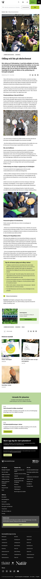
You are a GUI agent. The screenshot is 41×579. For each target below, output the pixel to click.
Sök (35, 7)
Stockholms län (30, 548)
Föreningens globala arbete (32, 472)
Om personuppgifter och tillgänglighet (22, 576)
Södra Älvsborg (17, 551)
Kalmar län (29, 542)
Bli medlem (4, 497)
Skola (3, 490)
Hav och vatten (5, 472)
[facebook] (3, 571)
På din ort (16, 484)
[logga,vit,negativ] (21, 563)
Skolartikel (18, 54)
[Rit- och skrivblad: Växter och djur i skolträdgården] (30, 348)
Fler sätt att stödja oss (6, 511)
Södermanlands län (5, 551)
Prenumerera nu (7, 455)
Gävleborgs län (17, 539)
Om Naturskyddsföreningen (32, 469)
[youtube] (18, 571)
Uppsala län (29, 551)
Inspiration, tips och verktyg (20, 473)
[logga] (12, 563)
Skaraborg (4, 548)
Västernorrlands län (30, 554)
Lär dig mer (4, 467)
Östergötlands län (30, 557)
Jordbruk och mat (5, 479)
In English (37, 576)
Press (28, 474)
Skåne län (16, 548)
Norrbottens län (30, 545)
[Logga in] (27, 2)
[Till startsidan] (3, 2)
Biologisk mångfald (6, 469)
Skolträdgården (28, 319)
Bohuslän (16, 536)
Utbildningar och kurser (19, 478)
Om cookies (32, 576)
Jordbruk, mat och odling (9, 54)
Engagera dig (17, 467)
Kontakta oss (29, 481)
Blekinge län (4, 536)
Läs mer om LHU (8, 415)
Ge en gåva (4, 501)
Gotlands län (4, 539)
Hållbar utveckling (5, 476)
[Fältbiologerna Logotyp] (6, 563)
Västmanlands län (5, 557)
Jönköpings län (17, 542)
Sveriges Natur (30, 486)
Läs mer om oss (7, 431)
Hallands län (29, 539)
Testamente (4, 508)
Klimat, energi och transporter (5, 482)
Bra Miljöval (29, 483)
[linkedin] (10, 571)
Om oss (28, 467)
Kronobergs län (4, 545)
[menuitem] (8, 480)
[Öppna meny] (38, 2)
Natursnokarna (17, 486)
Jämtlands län (4, 542)
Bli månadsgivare (5, 499)
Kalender (16, 476)
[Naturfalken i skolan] (10, 375)
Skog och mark (5, 487)
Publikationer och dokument (33, 476)
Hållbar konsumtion (6, 474)
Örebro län (16, 557)
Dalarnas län (29, 536)
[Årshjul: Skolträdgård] (10, 348)
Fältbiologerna (17, 489)
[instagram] (6, 571)
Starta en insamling (6, 504)
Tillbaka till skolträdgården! (11, 296)
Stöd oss (4, 494)
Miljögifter (4, 485)
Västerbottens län (17, 554)
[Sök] (19, 2)
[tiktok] (14, 571)
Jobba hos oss (30, 479)
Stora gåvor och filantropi (7, 506)
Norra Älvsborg (17, 545)
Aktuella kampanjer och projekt (19, 470)
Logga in (20, 524)
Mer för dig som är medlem (20, 491)
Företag (3, 513)
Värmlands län (4, 554)
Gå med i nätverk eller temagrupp (18, 481)
